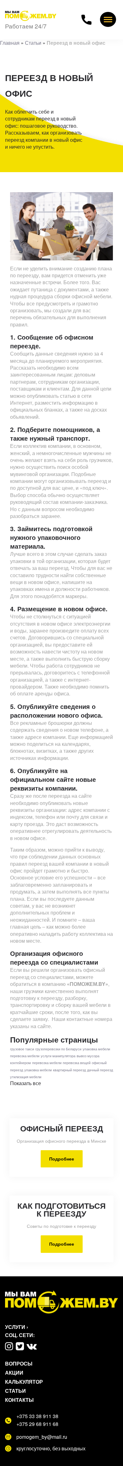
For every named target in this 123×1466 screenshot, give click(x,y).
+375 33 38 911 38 (37, 1416)
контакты (19, 1399)
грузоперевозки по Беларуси (58, 1049)
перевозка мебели (24, 1055)
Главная (10, 42)
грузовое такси (22, 1049)
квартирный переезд (69, 1070)
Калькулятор (24, 1381)
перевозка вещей (77, 1062)
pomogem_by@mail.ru (41, 1436)
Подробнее (61, 1159)
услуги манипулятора (58, 1055)
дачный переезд (100, 1070)
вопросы (18, 1363)
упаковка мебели (96, 1049)
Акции (14, 1372)
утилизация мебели (25, 1076)
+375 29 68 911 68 (37, 1424)
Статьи (33, 42)
